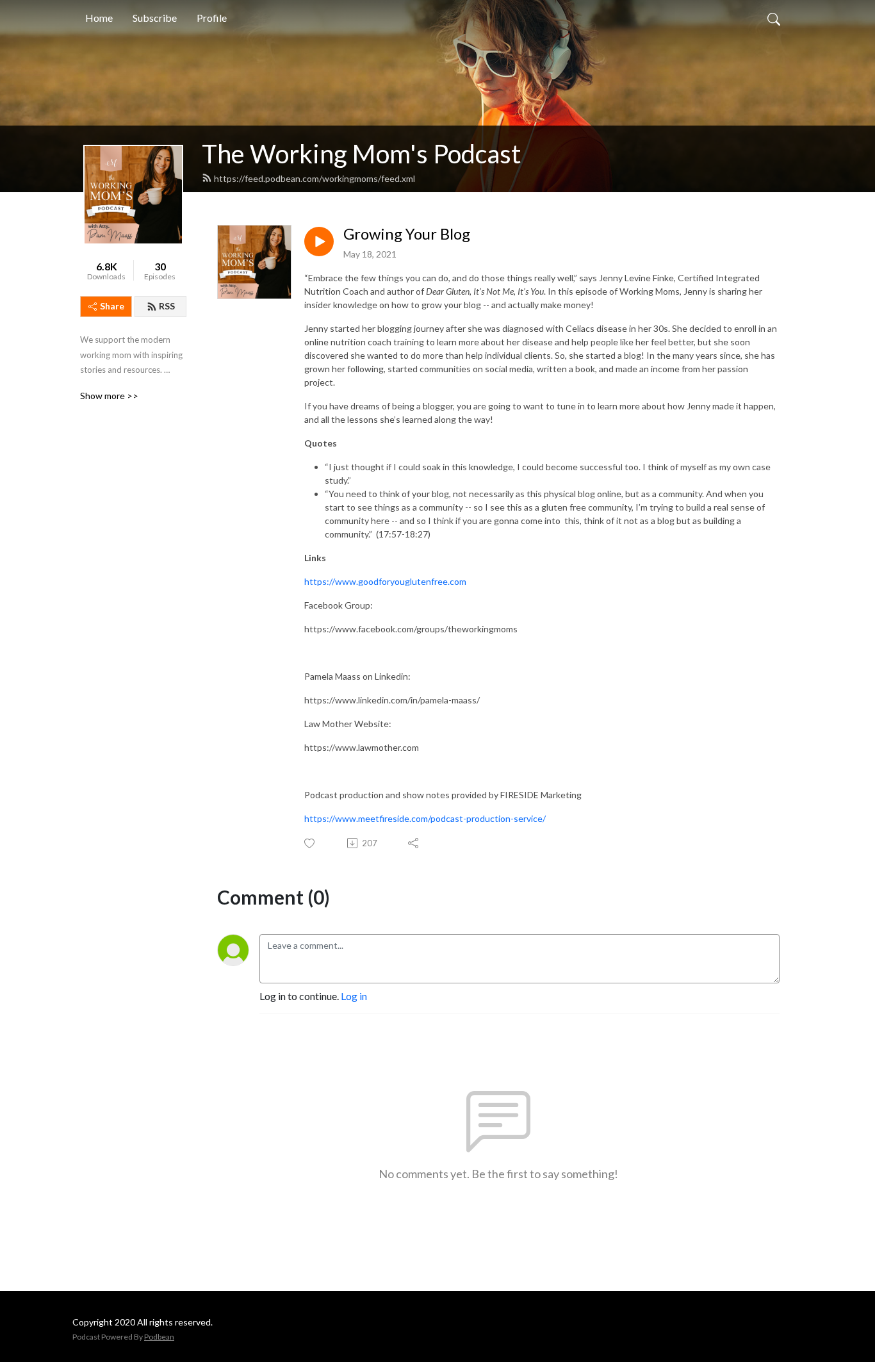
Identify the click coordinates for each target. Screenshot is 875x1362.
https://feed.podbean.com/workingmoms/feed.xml (314, 178)
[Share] (414, 843)
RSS (167, 305)
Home (99, 18)
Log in (354, 996)
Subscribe (155, 18)
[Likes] (310, 843)
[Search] (773, 18)
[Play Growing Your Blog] (319, 241)
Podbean (159, 1336)
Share (112, 305)
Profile (212, 18)
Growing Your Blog (406, 234)
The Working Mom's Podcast (361, 153)
